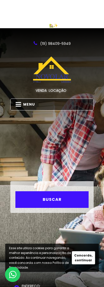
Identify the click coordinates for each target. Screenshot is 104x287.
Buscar (52, 199)
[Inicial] (52, 69)
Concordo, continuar (83, 257)
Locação (57, 90)
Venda (41, 90)
